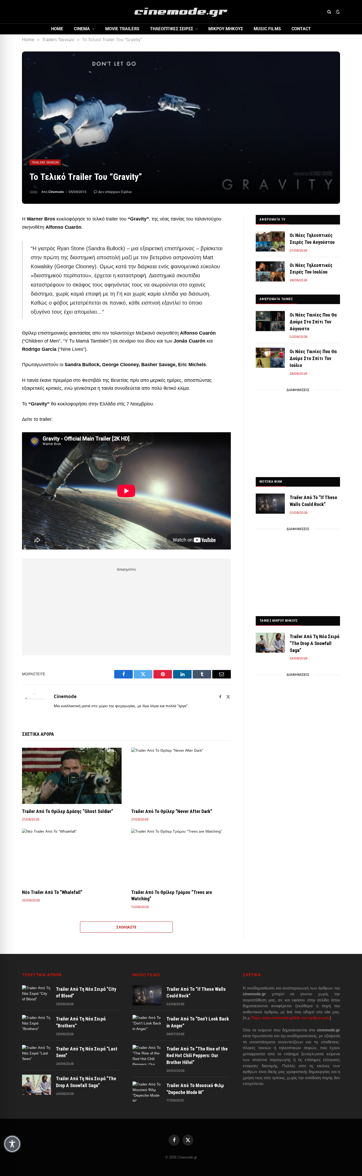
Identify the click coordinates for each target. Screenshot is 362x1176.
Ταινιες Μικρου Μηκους (278, 620)
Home (57, 28)
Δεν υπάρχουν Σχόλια (115, 192)
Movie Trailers (122, 28)
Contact (301, 28)
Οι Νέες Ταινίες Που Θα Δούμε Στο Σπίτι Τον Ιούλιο (313, 358)
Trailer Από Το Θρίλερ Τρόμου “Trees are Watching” (171, 895)
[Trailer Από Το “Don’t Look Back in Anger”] (147, 1025)
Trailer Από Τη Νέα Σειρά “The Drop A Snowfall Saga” (314, 643)
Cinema (82, 28)
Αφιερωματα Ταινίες (276, 299)
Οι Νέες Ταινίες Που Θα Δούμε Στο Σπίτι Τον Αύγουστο (313, 321)
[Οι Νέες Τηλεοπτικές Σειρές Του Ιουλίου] (270, 271)
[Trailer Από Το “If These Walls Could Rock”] (270, 504)
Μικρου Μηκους (225, 28)
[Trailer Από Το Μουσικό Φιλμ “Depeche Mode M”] (147, 1092)
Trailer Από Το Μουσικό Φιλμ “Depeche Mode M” (195, 1089)
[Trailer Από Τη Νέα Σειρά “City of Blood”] (36, 995)
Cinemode (56, 192)
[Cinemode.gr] (181, 11)
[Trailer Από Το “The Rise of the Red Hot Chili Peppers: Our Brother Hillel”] (147, 1055)
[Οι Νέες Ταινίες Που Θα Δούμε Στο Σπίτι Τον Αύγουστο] (270, 321)
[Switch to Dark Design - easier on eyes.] (337, 12)
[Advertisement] (126, 610)
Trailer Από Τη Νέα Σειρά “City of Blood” (86, 992)
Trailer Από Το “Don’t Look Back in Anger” (197, 1022)
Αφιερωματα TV (272, 219)
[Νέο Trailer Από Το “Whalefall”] (72, 857)
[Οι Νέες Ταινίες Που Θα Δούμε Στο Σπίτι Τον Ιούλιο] (270, 358)
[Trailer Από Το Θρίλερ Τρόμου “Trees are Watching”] (181, 857)
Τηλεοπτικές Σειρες (171, 28)
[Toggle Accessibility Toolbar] (12, 1144)
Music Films (267, 28)
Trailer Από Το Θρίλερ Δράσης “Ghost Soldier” (67, 811)
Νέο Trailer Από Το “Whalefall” (52, 892)
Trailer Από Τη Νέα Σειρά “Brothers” (80, 1022)
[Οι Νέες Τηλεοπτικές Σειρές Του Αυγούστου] (270, 241)
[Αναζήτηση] (329, 12)
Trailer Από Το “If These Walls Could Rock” (313, 501)
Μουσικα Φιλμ (270, 481)
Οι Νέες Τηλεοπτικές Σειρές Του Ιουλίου (311, 268)
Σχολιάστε (126, 927)
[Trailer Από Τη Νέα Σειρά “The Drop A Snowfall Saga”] (270, 643)
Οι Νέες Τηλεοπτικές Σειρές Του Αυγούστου (312, 238)
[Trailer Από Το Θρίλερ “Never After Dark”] (181, 776)
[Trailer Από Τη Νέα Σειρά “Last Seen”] (36, 1055)
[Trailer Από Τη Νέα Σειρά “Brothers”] (36, 1025)
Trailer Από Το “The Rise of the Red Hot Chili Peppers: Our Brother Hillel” (197, 1055)
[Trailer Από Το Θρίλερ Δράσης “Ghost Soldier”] (72, 776)
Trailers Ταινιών (45, 162)
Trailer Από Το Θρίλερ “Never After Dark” (171, 811)
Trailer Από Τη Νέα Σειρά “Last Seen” (86, 1052)
